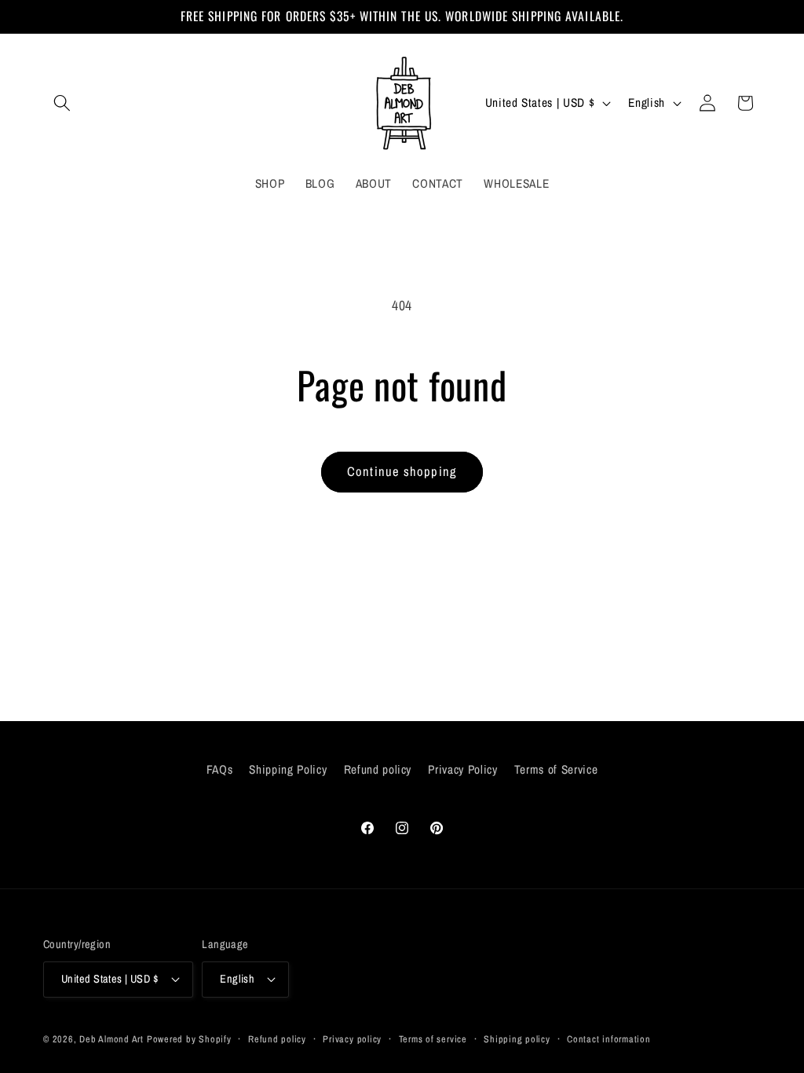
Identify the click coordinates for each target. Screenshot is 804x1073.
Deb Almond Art (111, 1039)
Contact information (609, 1039)
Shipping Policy (288, 769)
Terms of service (433, 1039)
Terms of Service (556, 769)
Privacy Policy (462, 769)
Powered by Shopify (189, 1039)
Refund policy (378, 769)
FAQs (219, 769)
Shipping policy (517, 1039)
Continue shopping (402, 471)
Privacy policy (352, 1039)
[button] (62, 103)
